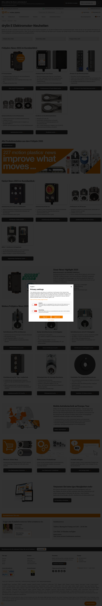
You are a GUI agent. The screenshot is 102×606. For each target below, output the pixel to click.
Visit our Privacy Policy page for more (38, 299)
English (32, 286)
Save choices (51, 320)
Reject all (45, 317)
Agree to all (57, 317)
